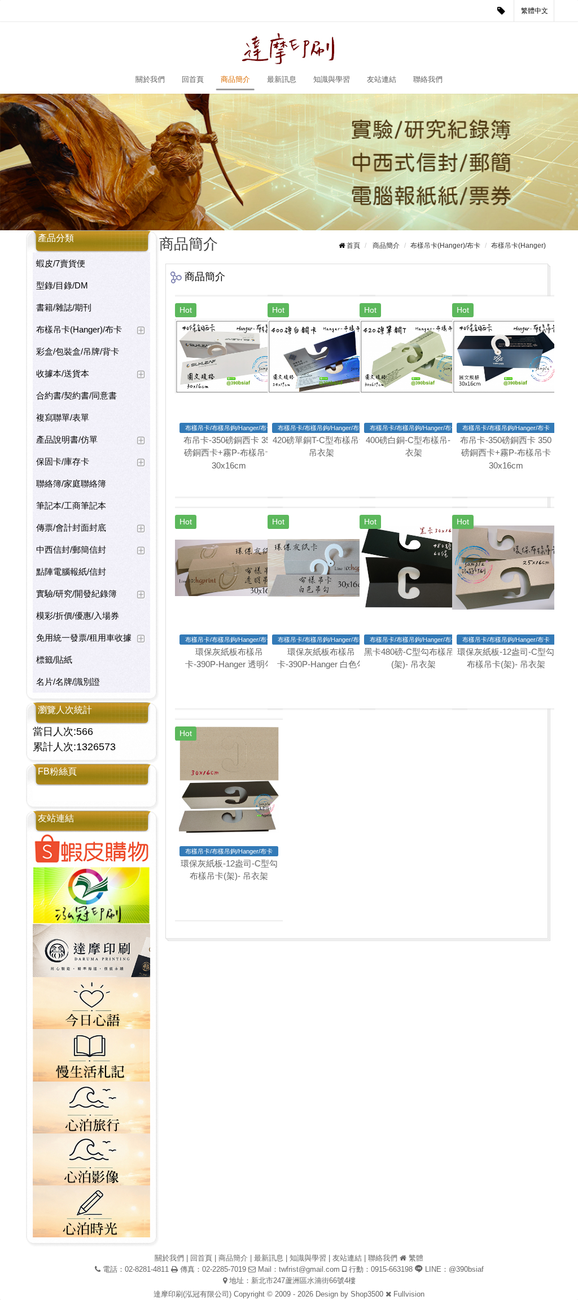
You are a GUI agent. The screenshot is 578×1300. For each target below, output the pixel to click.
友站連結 (381, 79)
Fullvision (408, 1294)
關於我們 (150, 79)
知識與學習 (331, 79)
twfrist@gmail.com (309, 1269)
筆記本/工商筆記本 (71, 505)
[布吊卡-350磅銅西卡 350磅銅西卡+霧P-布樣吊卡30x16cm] (229, 356)
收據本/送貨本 (62, 373)
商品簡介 (235, 79)
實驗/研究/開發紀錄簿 (76, 593)
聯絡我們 (428, 79)
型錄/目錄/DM (62, 285)
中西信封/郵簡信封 (71, 549)
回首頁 (193, 79)
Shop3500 (367, 1294)
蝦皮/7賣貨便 (60, 263)
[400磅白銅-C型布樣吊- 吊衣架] (413, 356)
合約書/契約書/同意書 (76, 395)
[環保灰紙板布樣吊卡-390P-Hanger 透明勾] (229, 567)
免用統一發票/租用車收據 (84, 637)
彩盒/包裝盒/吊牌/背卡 (77, 351)
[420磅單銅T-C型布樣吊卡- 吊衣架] (321, 356)
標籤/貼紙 (54, 659)
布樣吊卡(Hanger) (518, 246)
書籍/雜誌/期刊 (63, 307)
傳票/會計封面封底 (71, 527)
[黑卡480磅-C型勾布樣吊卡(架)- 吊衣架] (413, 567)
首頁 (353, 246)
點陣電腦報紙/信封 (71, 571)
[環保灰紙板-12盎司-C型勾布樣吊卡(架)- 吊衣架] (506, 567)
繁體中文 (534, 11)
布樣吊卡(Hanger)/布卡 (79, 329)
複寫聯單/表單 (62, 417)
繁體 (416, 1258)
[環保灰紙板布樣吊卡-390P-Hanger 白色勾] (321, 567)
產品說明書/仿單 (67, 439)
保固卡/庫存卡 (62, 461)
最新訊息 (281, 79)
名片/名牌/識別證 (68, 681)
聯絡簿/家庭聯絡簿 (71, 483)
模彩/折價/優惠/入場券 (77, 615)
